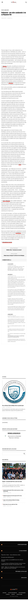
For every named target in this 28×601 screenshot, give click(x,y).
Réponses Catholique (21, 571)
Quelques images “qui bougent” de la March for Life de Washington (14, 255)
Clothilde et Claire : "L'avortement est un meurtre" (14, 249)
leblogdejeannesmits (7, 242)
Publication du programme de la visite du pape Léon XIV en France (12, 495)
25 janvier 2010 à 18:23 (12, 265)
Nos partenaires (22, 592)
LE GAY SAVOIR (10, 263)
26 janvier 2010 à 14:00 (12, 315)
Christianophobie (22, 544)
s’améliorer (18, 232)
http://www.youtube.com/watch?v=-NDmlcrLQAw (15, 269)
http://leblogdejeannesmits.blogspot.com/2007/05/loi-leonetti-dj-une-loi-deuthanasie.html (16, 336)
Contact (13, 594)
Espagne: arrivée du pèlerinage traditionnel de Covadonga (11, 500)
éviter (20, 164)
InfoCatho (24, 577)
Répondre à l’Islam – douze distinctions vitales (10, 554)
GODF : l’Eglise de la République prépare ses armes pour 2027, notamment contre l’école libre (13, 567)
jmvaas (3, 407)
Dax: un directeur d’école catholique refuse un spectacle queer (13, 405)
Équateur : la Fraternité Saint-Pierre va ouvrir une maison (12, 481)
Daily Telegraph (6, 200)
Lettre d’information (12, 592)
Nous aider (20, 594)
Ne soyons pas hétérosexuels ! (7, 557)
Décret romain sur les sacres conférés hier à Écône (10, 504)
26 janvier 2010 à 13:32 (12, 275)
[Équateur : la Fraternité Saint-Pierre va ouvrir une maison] (14, 471)
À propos (8, 594)
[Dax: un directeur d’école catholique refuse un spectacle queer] (14, 392)
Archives (4, 592)
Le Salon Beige (23, 550)
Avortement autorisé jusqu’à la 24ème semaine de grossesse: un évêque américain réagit (13, 490)
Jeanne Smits (3, 18)
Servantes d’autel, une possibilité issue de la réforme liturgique (12, 560)
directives (11, 82)
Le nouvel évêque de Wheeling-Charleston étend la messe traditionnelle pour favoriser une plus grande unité (13, 564)
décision (5, 66)
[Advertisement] (14, 34)
